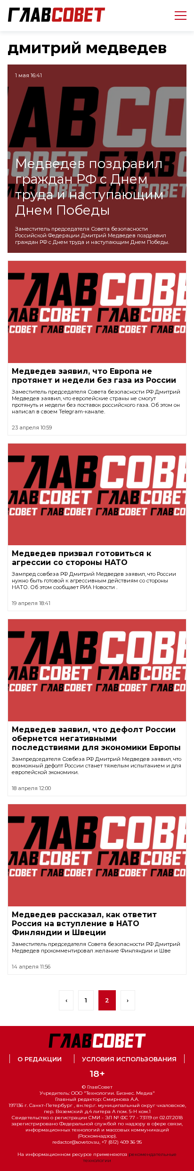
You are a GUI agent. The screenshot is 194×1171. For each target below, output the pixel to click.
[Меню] (176, 16)
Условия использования (129, 1059)
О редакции (39, 1059)
